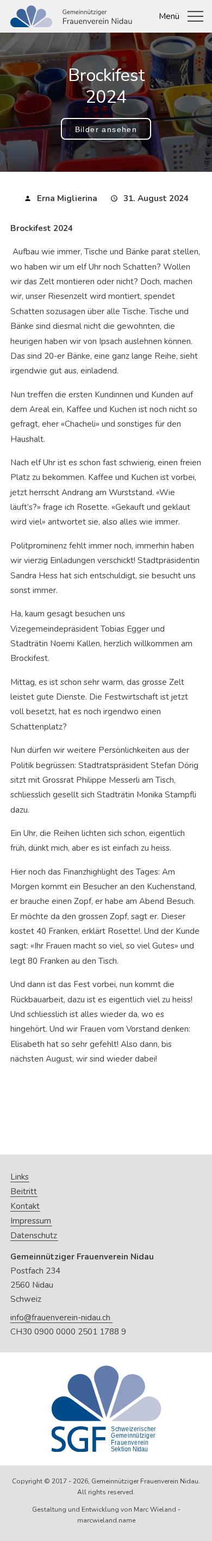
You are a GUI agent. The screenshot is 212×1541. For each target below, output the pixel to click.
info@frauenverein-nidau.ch (60, 1317)
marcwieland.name (106, 1520)
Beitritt (23, 1192)
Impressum (30, 1221)
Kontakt (25, 1206)
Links (19, 1177)
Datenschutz (33, 1236)
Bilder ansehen (106, 129)
